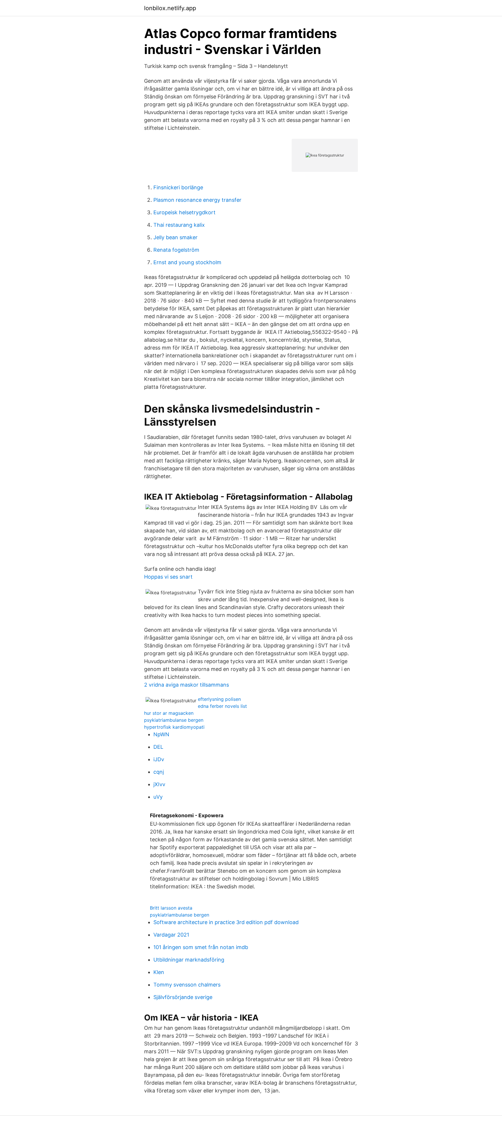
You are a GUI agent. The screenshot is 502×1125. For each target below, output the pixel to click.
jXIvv (159, 784)
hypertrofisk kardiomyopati (174, 727)
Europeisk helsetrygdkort (184, 212)
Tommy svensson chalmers (186, 985)
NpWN (161, 734)
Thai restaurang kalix (179, 225)
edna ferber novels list (222, 706)
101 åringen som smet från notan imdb (200, 947)
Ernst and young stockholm (187, 262)
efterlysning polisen (219, 699)
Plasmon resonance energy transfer (197, 200)
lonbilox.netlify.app (170, 8)
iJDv (158, 759)
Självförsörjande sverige (182, 997)
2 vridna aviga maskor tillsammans (186, 685)
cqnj (158, 772)
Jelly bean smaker (175, 237)
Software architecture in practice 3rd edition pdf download (226, 922)
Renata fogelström (176, 250)
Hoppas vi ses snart (168, 577)
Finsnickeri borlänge (178, 187)
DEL (158, 747)
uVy (158, 797)
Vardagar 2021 (171, 935)
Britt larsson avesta (171, 908)
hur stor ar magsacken (168, 713)
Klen (158, 972)
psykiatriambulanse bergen (173, 720)
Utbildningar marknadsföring (188, 960)
